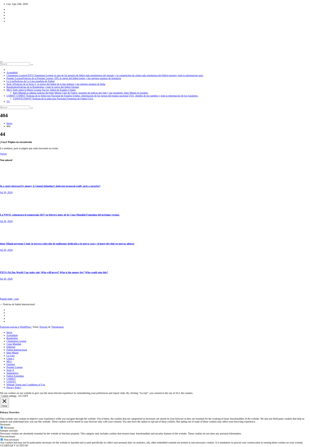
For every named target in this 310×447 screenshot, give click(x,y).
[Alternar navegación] (1, 61)
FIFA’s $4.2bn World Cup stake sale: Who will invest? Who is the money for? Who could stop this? (54, 272)
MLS (41, 90)
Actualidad (12, 72)
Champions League (104, 75)
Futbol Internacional (16, 349)
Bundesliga (42, 87)
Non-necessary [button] (7, 436)
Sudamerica (12, 373)
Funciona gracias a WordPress (15, 327)
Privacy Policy (13, 387)
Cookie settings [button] (8, 396)
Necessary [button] (5, 424)
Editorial (4, 166)
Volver (3, 153)
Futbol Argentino (15, 376)
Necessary (9, 427)
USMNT (102, 95)
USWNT (53, 98)
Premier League (63, 78)
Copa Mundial (13, 344)
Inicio (9, 123)
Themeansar (57, 327)
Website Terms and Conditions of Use (25, 384)
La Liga (30, 81)
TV (8, 101)
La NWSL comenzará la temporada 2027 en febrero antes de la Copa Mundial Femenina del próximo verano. (60, 214)
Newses (43, 327)
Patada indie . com (9, 298)
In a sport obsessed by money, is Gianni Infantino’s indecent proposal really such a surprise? (50, 186)
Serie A (55, 84)
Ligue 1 (10, 358)
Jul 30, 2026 (6, 192)
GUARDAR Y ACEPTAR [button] (14, 445)
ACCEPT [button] (23, 396)
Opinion (10, 364)
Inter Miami (80, 92)
